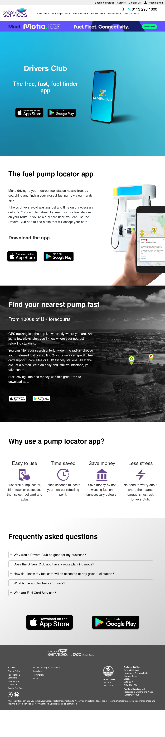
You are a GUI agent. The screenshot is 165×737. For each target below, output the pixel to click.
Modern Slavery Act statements (46, 667)
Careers (121, 2)
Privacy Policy (14, 671)
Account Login (155, 2)
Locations (37, 671)
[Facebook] (10, 694)
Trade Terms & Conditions (14, 676)
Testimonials (38, 674)
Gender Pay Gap (15, 688)
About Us (12, 667)
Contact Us (135, 2)
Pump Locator (114, 13)
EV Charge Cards (60, 13)
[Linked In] (16, 694)
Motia (35, 678)
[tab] (80, 554)
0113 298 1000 (144, 9)
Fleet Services (79, 13)
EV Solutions (97, 13)
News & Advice (132, 13)
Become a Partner (104, 2)
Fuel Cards (42, 13)
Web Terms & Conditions (13, 683)
